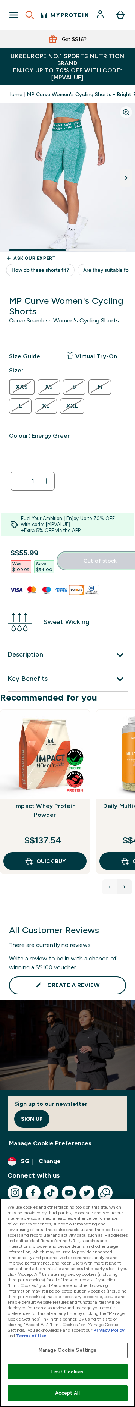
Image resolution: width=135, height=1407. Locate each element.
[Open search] (29, 15)
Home (15, 94)
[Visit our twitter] (87, 1192)
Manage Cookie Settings (68, 1350)
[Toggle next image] (126, 178)
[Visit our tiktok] (51, 1192)
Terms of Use (31, 1335)
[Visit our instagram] (15, 1192)
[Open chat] (105, 1192)
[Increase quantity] (46, 481)
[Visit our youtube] (69, 1192)
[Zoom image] (126, 112)
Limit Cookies (67, 1372)
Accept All (67, 1393)
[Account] (101, 15)
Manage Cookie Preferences (50, 1143)
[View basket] (120, 15)
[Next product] (124, 886)
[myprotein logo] (64, 15)
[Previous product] (109, 886)
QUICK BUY (51, 861)
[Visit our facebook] (33, 1192)
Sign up (32, 1119)
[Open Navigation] (14, 15)
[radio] (21, 387)
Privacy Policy (108, 1330)
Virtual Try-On (96, 356)
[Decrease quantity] (19, 481)
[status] (32, 481)
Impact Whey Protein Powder (45, 810)
